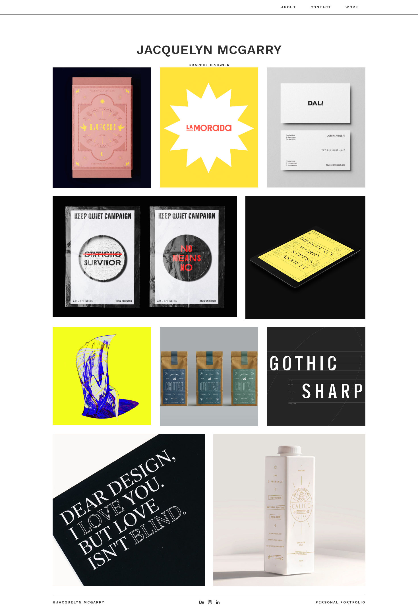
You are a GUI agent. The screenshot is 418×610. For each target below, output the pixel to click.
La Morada (189, 125)
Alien (71, 374)
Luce (70, 125)
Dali (283, 125)
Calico (235, 506)
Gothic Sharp (302, 374)
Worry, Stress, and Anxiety (293, 255)
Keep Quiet (82, 254)
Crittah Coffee (199, 374)
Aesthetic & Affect (99, 508)
